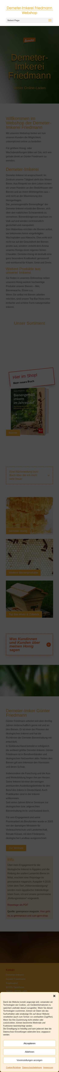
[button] (54, 995)
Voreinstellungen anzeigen (29, 1060)
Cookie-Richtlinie (13, 1067)
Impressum (48, 1067)
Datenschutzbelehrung (32, 1067)
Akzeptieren (29, 1043)
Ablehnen (29, 1051)
